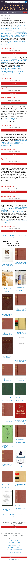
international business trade (15, 27)
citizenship (17, 144)
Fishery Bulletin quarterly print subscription (12, 37)
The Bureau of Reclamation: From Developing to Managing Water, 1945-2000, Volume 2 (7, 290)
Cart (25, 12)
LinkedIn (21, 559)
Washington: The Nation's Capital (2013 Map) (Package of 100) (21, 289)
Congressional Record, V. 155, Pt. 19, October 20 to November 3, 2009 (7, 466)
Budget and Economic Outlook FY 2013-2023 (21, 467)
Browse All (7, 15)
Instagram (14, 559)
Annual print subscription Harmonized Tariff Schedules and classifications (13, 42)
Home (2, 15)
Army (5, 68)
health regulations (9, 118)
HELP (14, 12)
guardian (5, 211)
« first (5, 235)
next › (20, 235)
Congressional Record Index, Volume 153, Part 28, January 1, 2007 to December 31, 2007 (20, 264)
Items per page (11, 245)
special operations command (9, 62)
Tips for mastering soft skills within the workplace (12, 209)
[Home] (14, 9)
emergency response (14, 142)
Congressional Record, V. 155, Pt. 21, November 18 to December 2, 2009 (21, 379)
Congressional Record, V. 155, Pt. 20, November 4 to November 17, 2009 (7, 379)
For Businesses (14, 547)
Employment (23, 207)
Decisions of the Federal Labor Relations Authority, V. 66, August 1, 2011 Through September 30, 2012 (20, 422)
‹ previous (12, 235)
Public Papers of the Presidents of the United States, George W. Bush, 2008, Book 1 (7, 399)
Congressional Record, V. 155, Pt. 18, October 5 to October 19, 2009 (20, 441)
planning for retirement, (16, 211)
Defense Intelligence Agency (14, 73)
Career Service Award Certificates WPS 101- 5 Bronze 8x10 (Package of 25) (7, 266)
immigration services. (7, 145)
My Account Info (14, 545)
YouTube (16, 559)
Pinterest (18, 559)
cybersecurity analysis (7, 144)
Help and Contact (14, 543)
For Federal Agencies (14, 550)
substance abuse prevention (14, 120)
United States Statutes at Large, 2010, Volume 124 (20, 334)
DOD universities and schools (13, 70)
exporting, (4, 27)
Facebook (9, 559)
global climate (5, 28)
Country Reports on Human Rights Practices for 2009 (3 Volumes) (7, 446)
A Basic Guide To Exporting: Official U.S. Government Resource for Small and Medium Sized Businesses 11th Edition (14, 34)
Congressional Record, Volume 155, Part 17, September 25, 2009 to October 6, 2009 (7, 486)
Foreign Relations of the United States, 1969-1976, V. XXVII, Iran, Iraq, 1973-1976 (7, 420)
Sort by (9, 243)
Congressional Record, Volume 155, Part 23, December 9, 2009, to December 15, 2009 (7, 333)
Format (5, 241)
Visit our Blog (14, 557)
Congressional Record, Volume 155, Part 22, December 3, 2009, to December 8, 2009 (21, 309)
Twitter (12, 559)
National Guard (5, 71)
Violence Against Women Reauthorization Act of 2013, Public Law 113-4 (20, 360)
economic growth (21, 25)
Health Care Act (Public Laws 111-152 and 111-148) (7, 509)
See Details (14, 527)
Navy (9, 68)
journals (14, 59)
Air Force (14, 68)
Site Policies (14, 540)
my (6, 12)
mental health (5, 121)
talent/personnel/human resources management (14, 221)
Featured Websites (14, 552)
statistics (9, 30)
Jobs (16, 207)
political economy (15, 28)
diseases (3, 120)
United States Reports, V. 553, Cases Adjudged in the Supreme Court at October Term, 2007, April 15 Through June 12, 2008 (20, 486)
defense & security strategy (17, 60)
